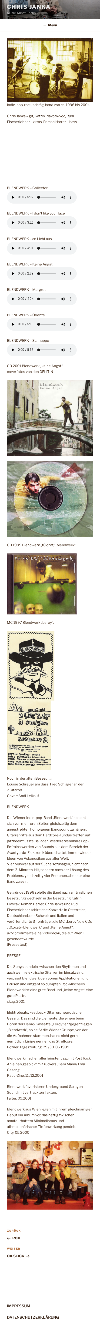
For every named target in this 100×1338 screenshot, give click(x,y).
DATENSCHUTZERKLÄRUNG (33, 1317)
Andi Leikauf (28, 796)
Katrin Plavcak (46, 116)
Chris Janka (29, 6)
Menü (52, 25)
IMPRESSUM (18, 1306)
